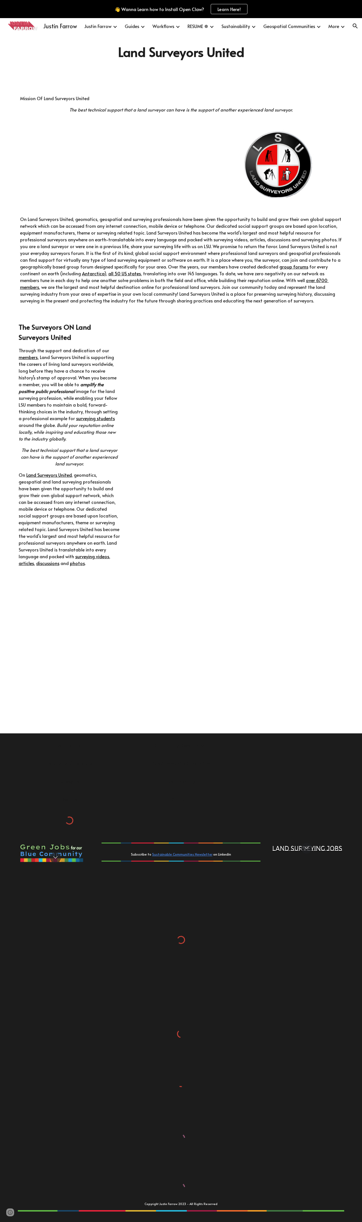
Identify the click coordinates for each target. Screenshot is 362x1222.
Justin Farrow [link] (97, 26)
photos (77, 563)
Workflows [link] (163, 26)
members (28, 357)
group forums (293, 266)
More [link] (333, 26)
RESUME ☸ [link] (198, 26)
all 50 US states (124, 273)
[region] (181, 9)
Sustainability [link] (235, 26)
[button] (355, 26)
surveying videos (92, 556)
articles (26, 563)
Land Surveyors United (49, 475)
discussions (47, 563)
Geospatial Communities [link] (289, 26)
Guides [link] (132, 26)
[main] (181, 52)
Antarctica (93, 273)
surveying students (95, 418)
